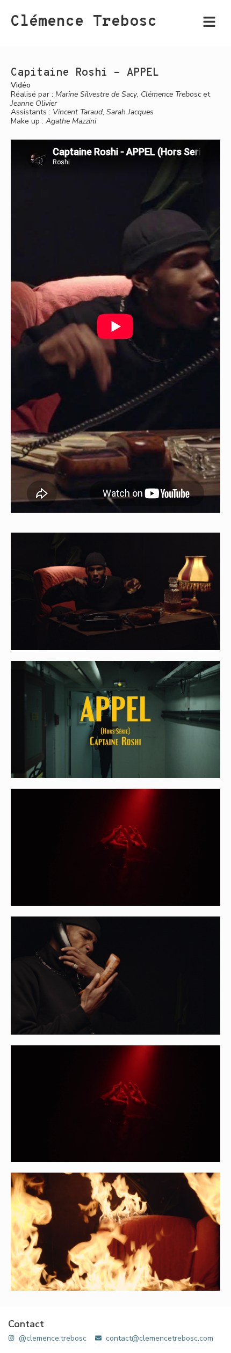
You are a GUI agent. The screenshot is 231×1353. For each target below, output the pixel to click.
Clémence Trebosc (84, 22)
